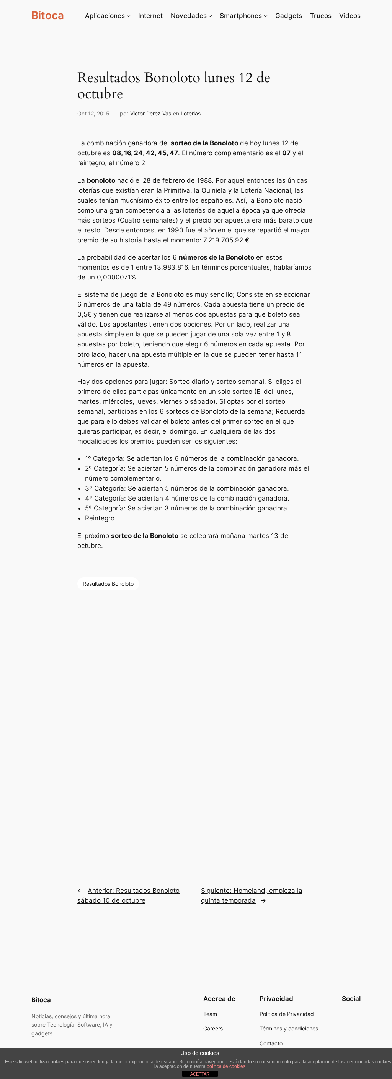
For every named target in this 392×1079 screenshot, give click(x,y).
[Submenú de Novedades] (210, 16)
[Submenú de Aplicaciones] (129, 16)
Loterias (191, 113)
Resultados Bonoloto (108, 583)
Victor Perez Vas (150, 113)
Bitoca (47, 15)
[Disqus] (196, 750)
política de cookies (226, 1066)
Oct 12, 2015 (93, 113)
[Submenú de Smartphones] (266, 16)
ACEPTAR (199, 1074)
